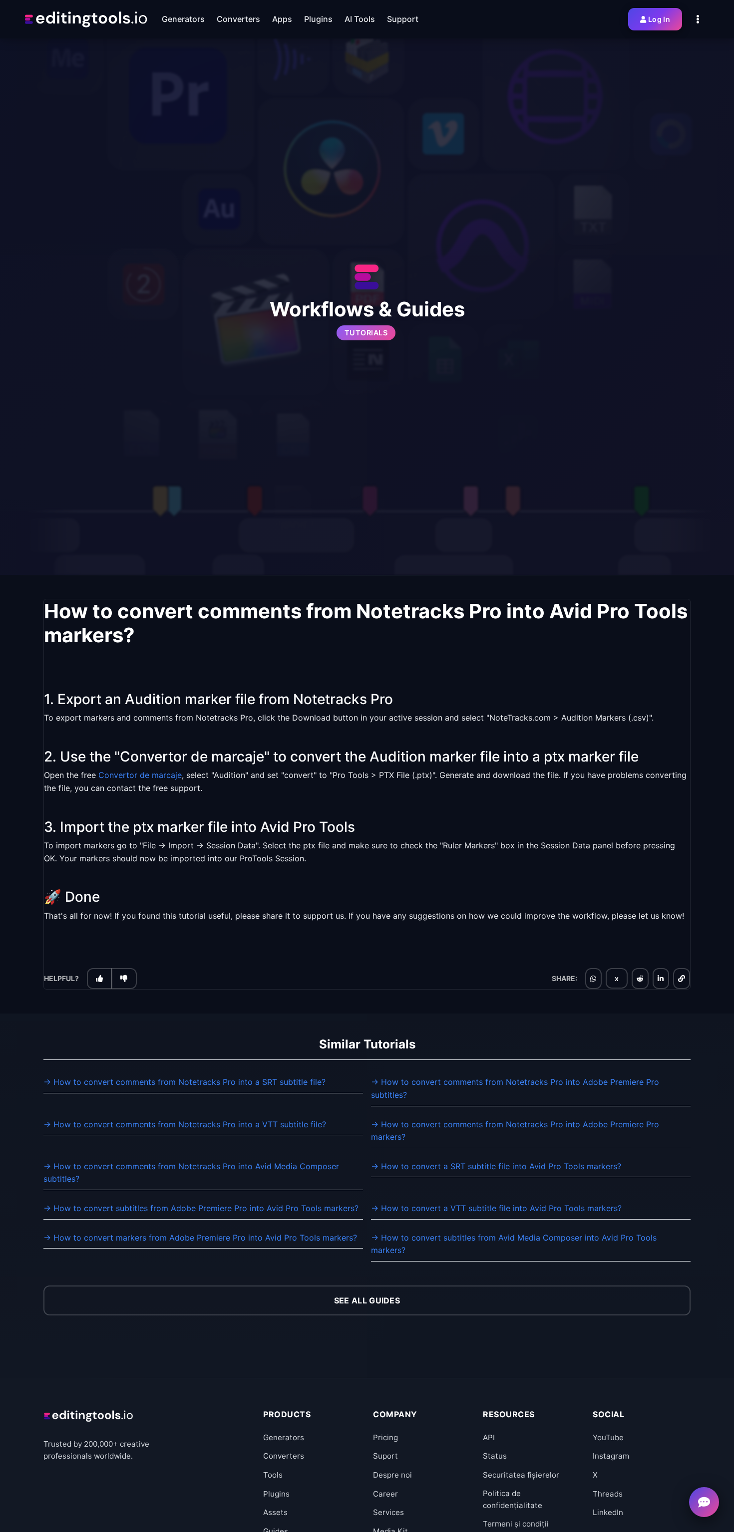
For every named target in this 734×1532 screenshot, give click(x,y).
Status (495, 1456)
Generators (283, 1437)
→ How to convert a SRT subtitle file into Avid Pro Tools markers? (496, 1166)
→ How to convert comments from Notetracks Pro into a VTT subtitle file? (184, 1124)
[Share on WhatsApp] (593, 978)
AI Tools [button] (360, 19)
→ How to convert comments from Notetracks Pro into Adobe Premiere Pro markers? (515, 1130)
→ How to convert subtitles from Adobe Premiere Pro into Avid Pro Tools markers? (201, 1208)
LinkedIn (608, 1512)
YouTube (608, 1437)
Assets (275, 1512)
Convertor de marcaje (140, 775)
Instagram (611, 1456)
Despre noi (392, 1475)
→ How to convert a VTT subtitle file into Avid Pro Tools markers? (496, 1208)
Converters (283, 1456)
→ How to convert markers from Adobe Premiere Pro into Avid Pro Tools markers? (200, 1238)
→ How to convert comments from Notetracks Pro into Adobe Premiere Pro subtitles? (515, 1088)
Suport (385, 1456)
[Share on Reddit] (640, 978)
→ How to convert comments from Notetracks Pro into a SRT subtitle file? (184, 1082)
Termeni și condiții (516, 1524)
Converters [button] (238, 19)
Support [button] (402, 19)
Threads (608, 1494)
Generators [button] (183, 19)
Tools (273, 1475)
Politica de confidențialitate (512, 1499)
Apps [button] (282, 19)
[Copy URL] (681, 978)
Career (385, 1494)
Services (388, 1512)
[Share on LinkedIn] (661, 978)
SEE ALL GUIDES (367, 1300)
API (489, 1437)
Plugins (276, 1494)
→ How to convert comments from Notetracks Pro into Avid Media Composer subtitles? (191, 1172)
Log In (659, 19)
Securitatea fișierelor (521, 1475)
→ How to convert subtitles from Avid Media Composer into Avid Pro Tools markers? (514, 1244)
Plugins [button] (318, 19)
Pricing (385, 1437)
